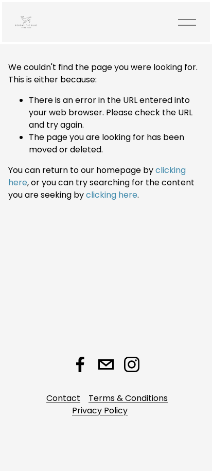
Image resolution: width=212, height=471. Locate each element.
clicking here (111, 195)
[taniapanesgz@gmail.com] (106, 364)
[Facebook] (80, 364)
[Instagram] (131, 364)
